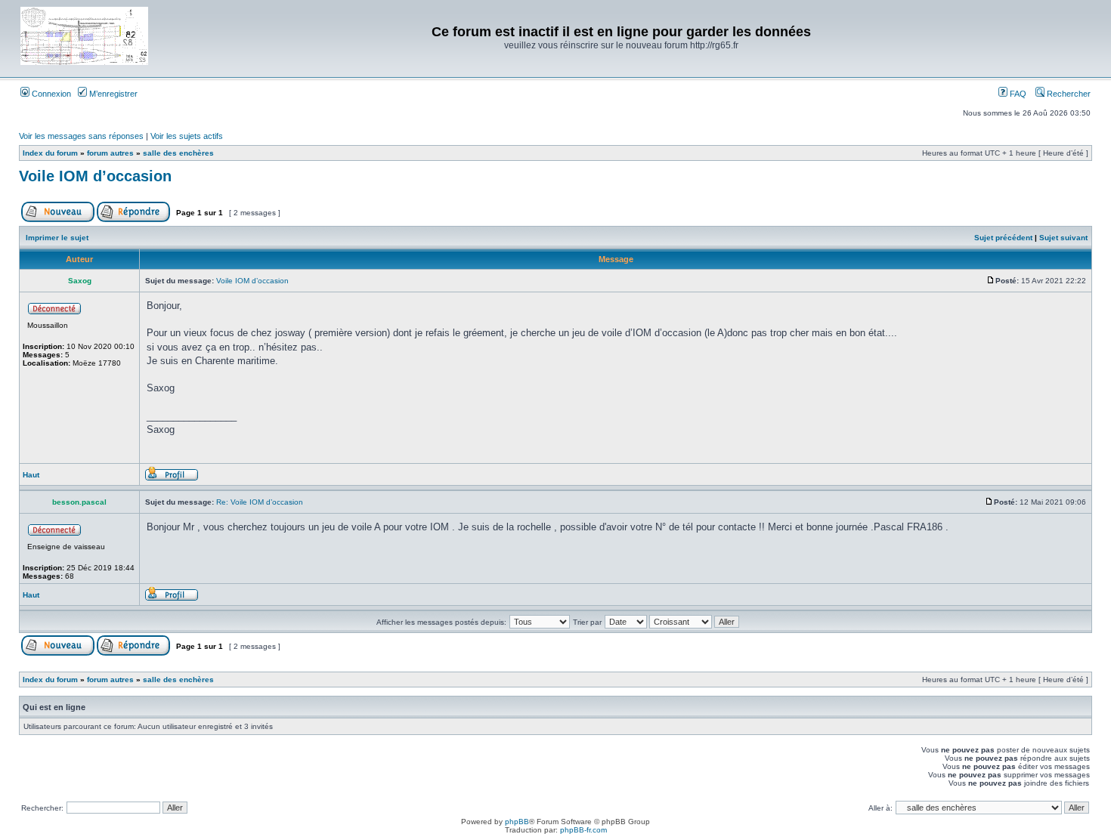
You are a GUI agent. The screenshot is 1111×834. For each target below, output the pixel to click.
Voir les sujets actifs (186, 136)
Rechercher (1067, 93)
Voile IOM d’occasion (95, 176)
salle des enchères (178, 153)
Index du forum (50, 153)
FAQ (1016, 93)
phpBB (517, 821)
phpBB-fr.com (583, 830)
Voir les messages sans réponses (81, 136)
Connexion (50, 93)
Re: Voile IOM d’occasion (259, 502)
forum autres (110, 153)
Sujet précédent (1003, 237)
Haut (31, 475)
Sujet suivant (1063, 237)
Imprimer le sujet (57, 237)
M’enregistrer (112, 93)
